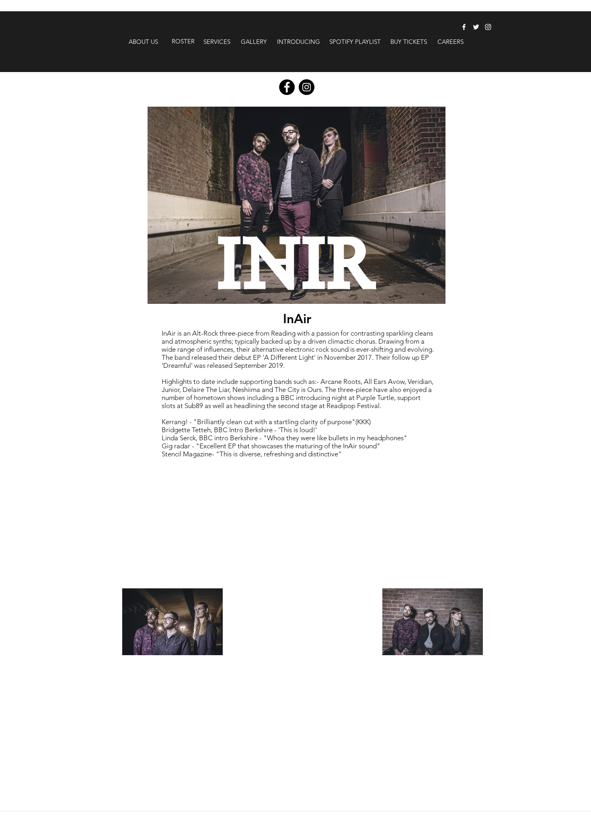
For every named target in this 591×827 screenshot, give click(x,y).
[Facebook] (287, 87)
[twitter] (476, 27)
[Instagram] (306, 87)
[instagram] (488, 27)
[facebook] (464, 27)
